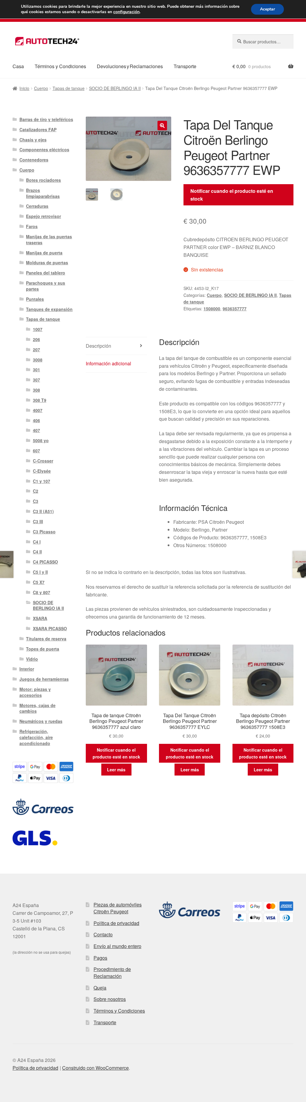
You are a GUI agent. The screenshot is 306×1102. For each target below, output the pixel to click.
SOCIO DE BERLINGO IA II (115, 88)
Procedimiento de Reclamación (112, 972)
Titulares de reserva (46, 639)
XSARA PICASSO (50, 628)
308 (36, 390)
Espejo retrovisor (43, 216)
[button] (162, 125)
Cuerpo (41, 88)
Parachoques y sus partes (45, 286)
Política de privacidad (116, 923)
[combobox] (262, 41)
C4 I (37, 542)
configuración (126, 12)
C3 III (38, 521)
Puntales (35, 299)
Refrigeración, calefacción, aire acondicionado (36, 737)
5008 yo (41, 440)
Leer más (116, 770)
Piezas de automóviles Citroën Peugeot (118, 908)
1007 (37, 329)
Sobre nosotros (110, 999)
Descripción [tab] (98, 345)
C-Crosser (43, 461)
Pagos (100, 957)
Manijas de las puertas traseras (49, 239)
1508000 (212, 309)
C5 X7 (39, 582)
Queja (100, 987)
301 (36, 370)
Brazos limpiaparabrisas (43, 193)
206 (36, 339)
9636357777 (235, 309)
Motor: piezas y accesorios (35, 692)
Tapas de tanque (69, 88)
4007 (37, 410)
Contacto (103, 934)
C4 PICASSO (45, 562)
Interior (26, 669)
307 (36, 380)
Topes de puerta (42, 649)
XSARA (40, 618)
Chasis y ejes (33, 140)
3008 (37, 360)
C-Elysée (42, 471)
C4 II (37, 552)
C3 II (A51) (43, 511)
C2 (35, 491)
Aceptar (267, 9)
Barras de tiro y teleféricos (46, 119)
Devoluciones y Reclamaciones (130, 66)
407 (36, 430)
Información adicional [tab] (108, 363)
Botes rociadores (43, 180)
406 (36, 420)
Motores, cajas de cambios (37, 708)
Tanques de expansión (49, 309)
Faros (32, 226)
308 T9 (39, 400)
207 (36, 349)
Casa (18, 66)
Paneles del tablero (45, 273)
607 (36, 451)
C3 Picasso (44, 532)
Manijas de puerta (44, 253)
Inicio (24, 88)
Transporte (185, 66)
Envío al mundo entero (117, 946)
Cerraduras (37, 206)
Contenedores (33, 160)
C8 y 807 (41, 592)
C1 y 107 (41, 481)
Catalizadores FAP (37, 129)
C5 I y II (40, 572)
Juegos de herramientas (44, 679)
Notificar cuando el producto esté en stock (231, 194)
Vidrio (32, 659)
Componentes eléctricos (44, 149)
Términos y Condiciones (60, 66)
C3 (35, 501)
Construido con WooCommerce (95, 1067)
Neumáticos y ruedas (40, 721)
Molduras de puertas (47, 262)
